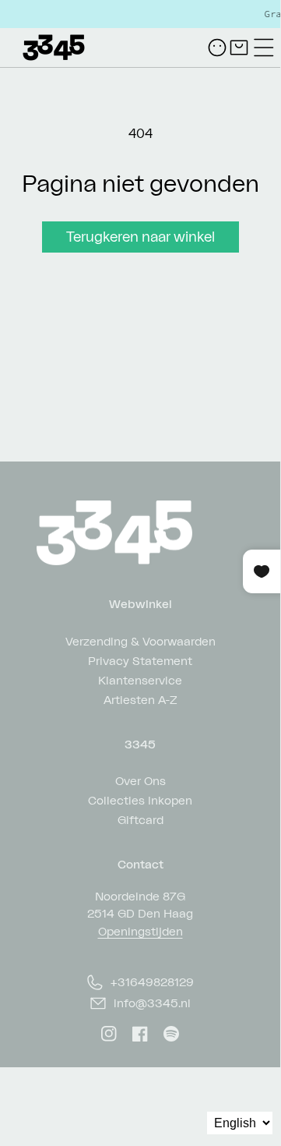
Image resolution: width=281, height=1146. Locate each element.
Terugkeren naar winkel (140, 236)
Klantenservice (140, 679)
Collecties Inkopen (140, 799)
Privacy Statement (140, 660)
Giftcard (140, 819)
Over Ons (140, 780)
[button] (264, 47)
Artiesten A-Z (140, 699)
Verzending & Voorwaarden (140, 640)
